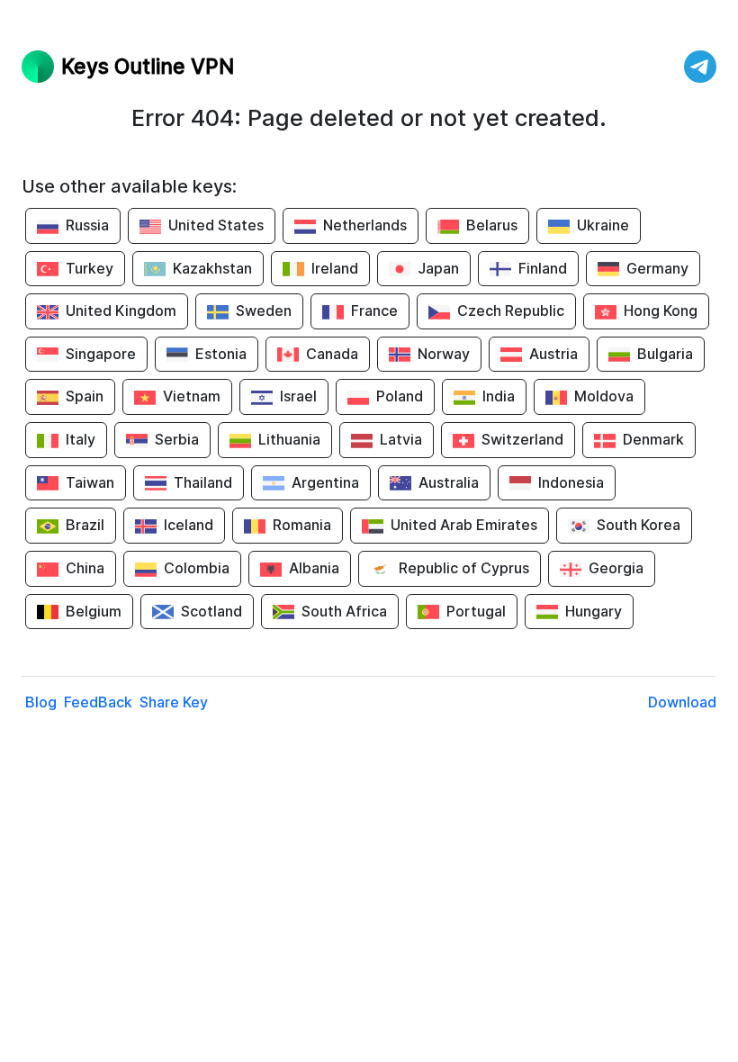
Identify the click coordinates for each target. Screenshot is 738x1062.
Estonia (221, 354)
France (374, 311)
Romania (302, 525)
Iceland (188, 525)
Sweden (264, 311)
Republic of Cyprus (464, 568)
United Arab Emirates (464, 525)
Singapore (101, 354)
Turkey (89, 268)
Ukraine (603, 225)
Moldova (604, 396)
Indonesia (571, 482)
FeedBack (98, 702)
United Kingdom (121, 311)
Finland (542, 268)
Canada (332, 354)
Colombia (197, 568)
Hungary (593, 611)
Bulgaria (665, 354)
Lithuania (289, 439)
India (498, 396)
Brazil (85, 525)
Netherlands (365, 225)
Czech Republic (510, 311)
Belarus (492, 225)
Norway (444, 354)
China (85, 568)
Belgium (94, 611)
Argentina (325, 482)
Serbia (177, 439)
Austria (553, 354)
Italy (80, 439)
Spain (85, 396)
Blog (41, 702)
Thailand (203, 482)
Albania (314, 568)
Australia (448, 482)
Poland (399, 396)
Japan (438, 268)
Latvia (401, 439)
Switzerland (522, 439)
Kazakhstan (212, 268)
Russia (87, 225)
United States (216, 225)
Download (682, 702)
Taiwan (90, 482)
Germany (657, 268)
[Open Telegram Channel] (700, 66)
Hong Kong (661, 311)
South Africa (344, 611)
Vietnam (191, 396)
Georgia (616, 568)
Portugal (476, 611)
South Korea (638, 525)
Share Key (174, 702)
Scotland (211, 611)
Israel (298, 396)
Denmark (653, 439)
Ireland (334, 268)
